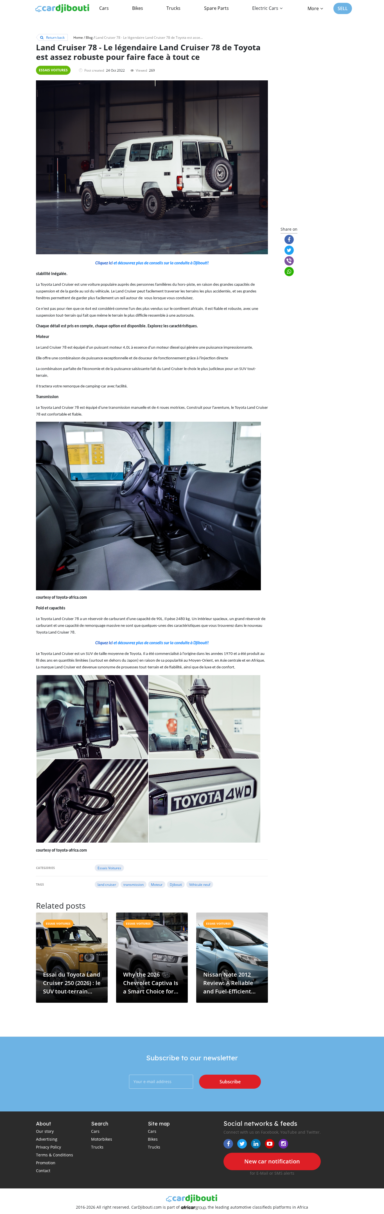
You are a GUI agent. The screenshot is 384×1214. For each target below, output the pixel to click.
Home (78, 37)
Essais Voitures (53, 70)
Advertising (46, 1139)
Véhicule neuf (199, 884)
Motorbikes (101, 1139)
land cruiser (107, 884)
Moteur (156, 884)
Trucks (173, 8)
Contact (43, 1170)
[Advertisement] (312, 132)
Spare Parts (216, 8)
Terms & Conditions (54, 1155)
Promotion (45, 1162)
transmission (133, 884)
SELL (343, 8)
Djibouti (176, 884)
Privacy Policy (48, 1147)
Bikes (137, 8)
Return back (55, 37)
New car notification (272, 1161)
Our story (45, 1131)
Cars (104, 8)
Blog (89, 37)
